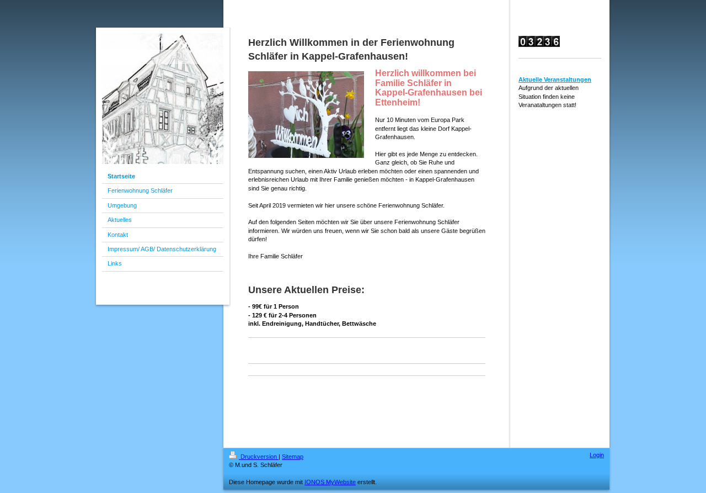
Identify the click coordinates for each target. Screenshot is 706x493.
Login (597, 455)
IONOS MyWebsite (330, 482)
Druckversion (259, 456)
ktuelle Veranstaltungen (557, 79)
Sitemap (292, 456)
